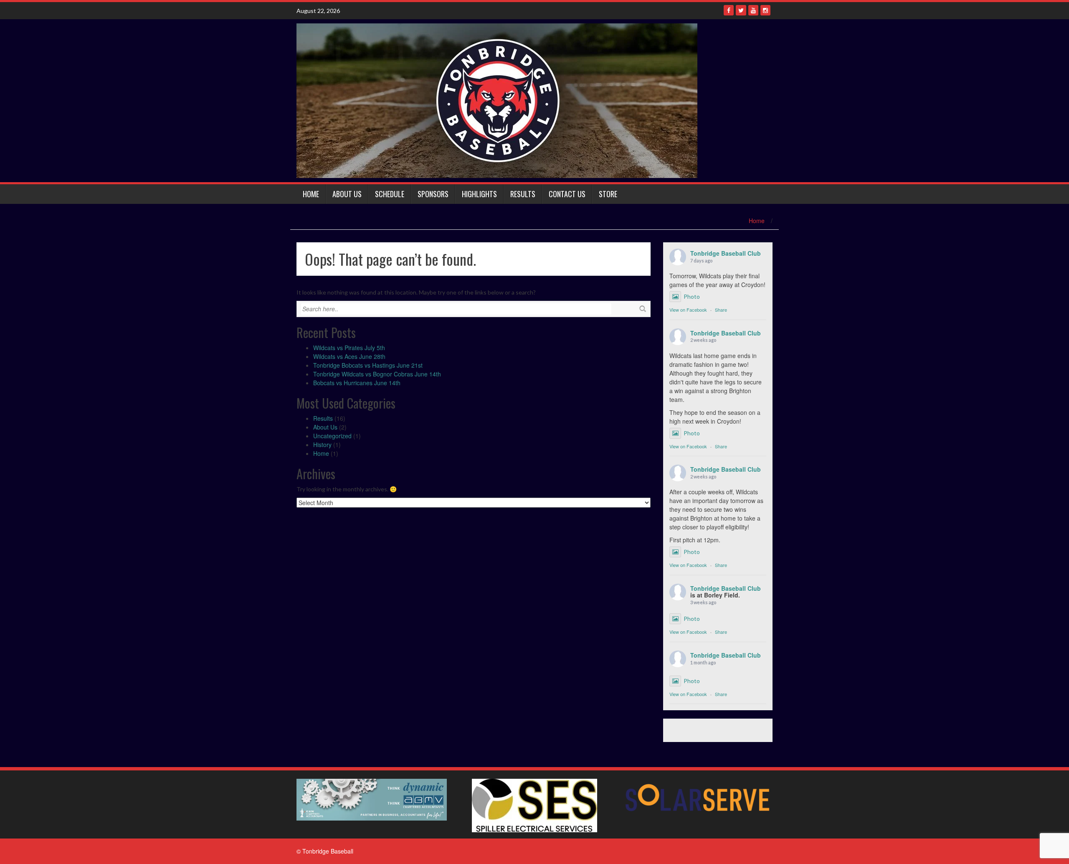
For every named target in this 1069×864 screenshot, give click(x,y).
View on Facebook (688, 309)
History (322, 444)
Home (311, 193)
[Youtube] (753, 10)
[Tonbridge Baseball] (496, 100)
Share (721, 309)
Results (522, 193)
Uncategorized (332, 436)
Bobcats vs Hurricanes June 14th (356, 383)
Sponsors (433, 193)
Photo (692, 296)
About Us (347, 193)
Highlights (479, 193)
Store (608, 193)
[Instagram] (765, 10)
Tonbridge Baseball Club (725, 253)
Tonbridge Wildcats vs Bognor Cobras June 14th (377, 374)
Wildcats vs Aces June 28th (349, 356)
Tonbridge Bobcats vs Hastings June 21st (368, 365)
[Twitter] (741, 10)
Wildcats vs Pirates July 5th (349, 347)
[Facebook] (729, 10)
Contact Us (567, 193)
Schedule (389, 193)
